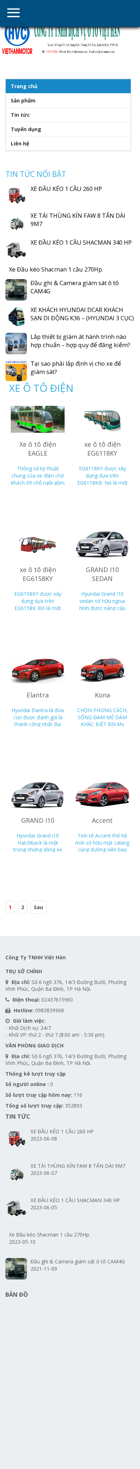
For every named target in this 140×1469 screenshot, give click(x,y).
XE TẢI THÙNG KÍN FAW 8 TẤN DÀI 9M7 (78, 1165)
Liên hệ (20, 143)
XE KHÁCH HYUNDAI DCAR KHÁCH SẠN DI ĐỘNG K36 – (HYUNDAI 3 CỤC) (82, 314)
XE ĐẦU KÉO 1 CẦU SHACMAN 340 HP (81, 242)
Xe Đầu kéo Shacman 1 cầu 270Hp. (56, 269)
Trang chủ (24, 86)
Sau (38, 907)
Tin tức (20, 114)
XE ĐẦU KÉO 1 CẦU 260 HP (66, 189)
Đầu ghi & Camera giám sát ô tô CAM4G (78, 1261)
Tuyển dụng (26, 129)
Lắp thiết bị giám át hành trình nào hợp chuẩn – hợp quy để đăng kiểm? (80, 341)
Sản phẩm (23, 100)
